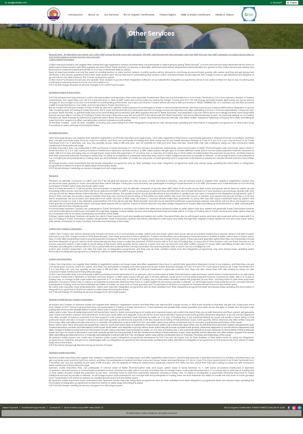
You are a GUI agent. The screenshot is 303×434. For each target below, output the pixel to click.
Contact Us (54, 407)
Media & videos (225, 14)
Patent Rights (168, 14)
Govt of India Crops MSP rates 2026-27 (83, 407)
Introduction (75, 14)
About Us (93, 14)
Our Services (111, 14)
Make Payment (10, 407)
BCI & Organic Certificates (139, 14)
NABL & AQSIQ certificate (195, 14)
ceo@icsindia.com (17, 2)
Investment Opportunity (34, 407)
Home (142, 42)
